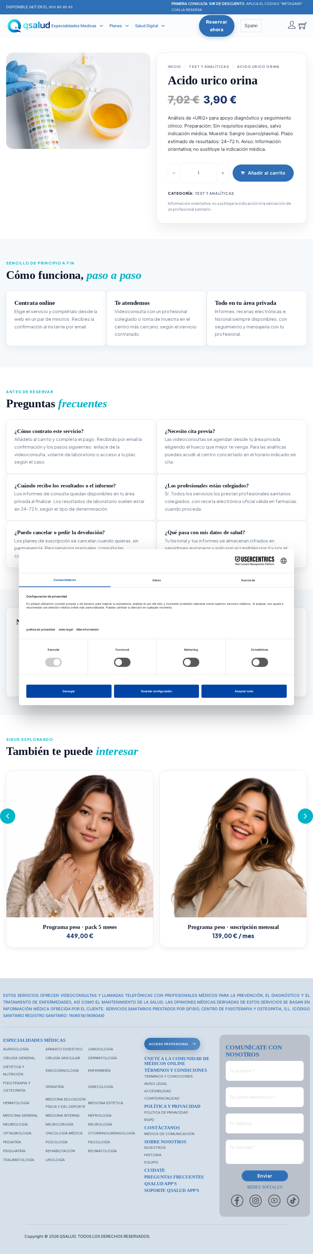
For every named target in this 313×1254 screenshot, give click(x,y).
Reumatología (102, 1151)
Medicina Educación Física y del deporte (66, 1103)
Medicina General (20, 1115)
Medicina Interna (62, 1115)
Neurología (100, 1124)
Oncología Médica (64, 1133)
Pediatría (12, 1142)
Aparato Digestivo (64, 1049)
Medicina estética (105, 1103)
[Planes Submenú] (127, 25)
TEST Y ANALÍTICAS (209, 66)
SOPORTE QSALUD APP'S (171, 1190)
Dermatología (102, 1058)
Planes (115, 25)
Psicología (99, 1142)
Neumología (15, 1124)
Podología (57, 1142)
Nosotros (155, 1147)
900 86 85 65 (61, 7)
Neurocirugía (59, 1124)
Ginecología (100, 1087)
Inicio (174, 66)
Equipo (151, 1162)
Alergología (16, 1049)
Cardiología (100, 1049)
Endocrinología (62, 1070)
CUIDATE (154, 1170)
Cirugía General (19, 1058)
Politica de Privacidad (166, 1112)
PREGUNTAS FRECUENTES (174, 1176)
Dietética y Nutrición (13, 1071)
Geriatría (55, 1087)
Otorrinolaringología (111, 1133)
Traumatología (18, 1160)
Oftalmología (17, 1133)
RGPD (149, 1120)
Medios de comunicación (169, 1134)
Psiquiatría (14, 1151)
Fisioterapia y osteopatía (16, 1087)
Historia (152, 1155)
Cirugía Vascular (63, 1058)
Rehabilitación (60, 1151)
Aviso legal (155, 1084)
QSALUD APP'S (160, 1183)
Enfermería (99, 1070)
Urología (55, 1160)
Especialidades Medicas (73, 25)
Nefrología (100, 1115)
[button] (305, 816)
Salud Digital (146, 25)
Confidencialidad (162, 1098)
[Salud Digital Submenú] (163, 25)
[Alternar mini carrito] (303, 26)
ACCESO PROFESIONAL (169, 1044)
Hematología (16, 1103)
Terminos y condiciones (168, 1076)
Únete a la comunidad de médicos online (176, 1061)
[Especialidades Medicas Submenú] (101, 25)
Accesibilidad (157, 1091)
